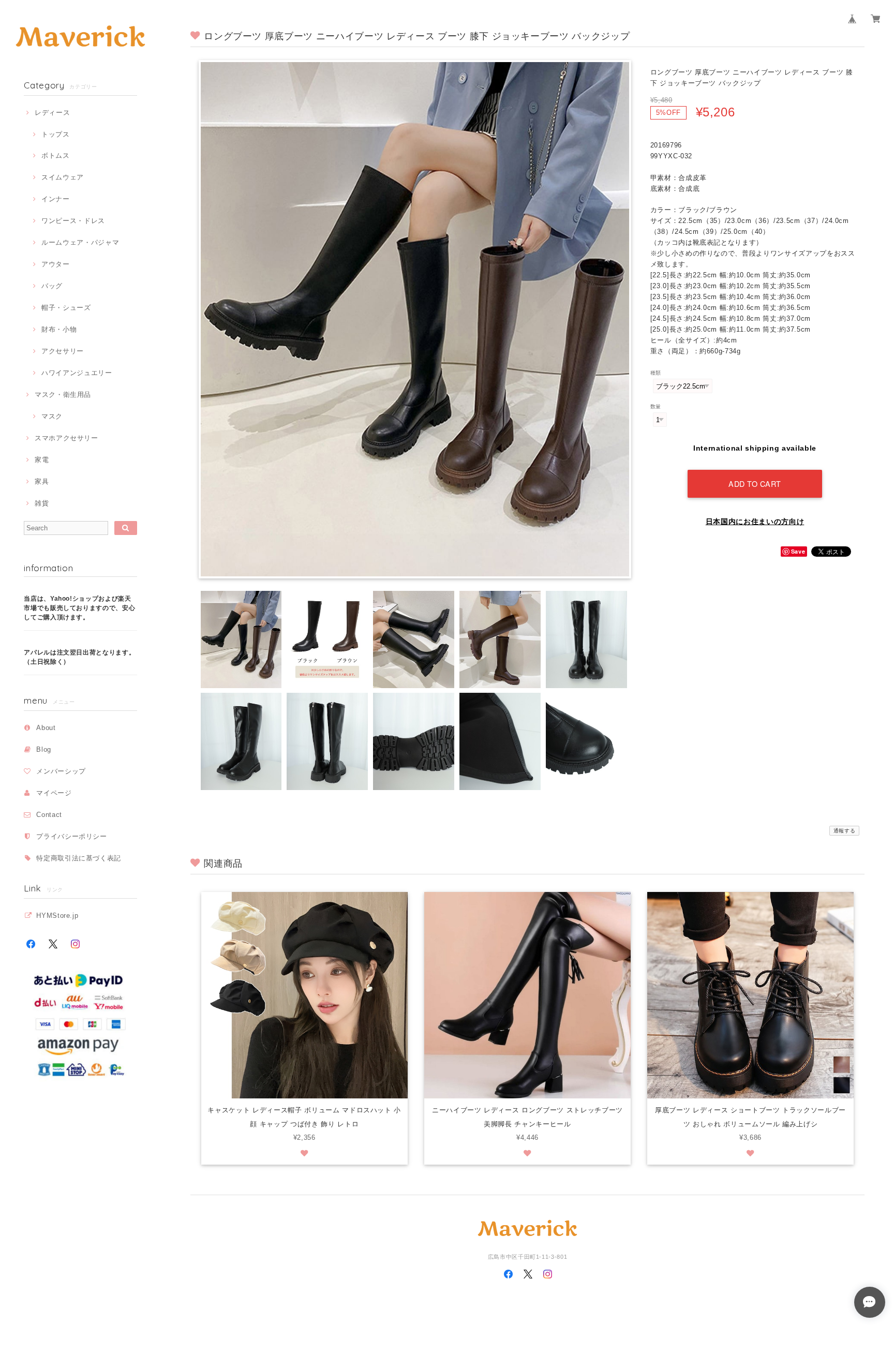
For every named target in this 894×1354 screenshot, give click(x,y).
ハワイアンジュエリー (76, 373)
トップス (55, 134)
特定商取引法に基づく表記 (78, 858)
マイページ (53, 793)
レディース (52, 112)
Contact (49, 815)
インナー (55, 199)
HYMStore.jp (57, 915)
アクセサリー (62, 351)
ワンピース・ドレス (73, 221)
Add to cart (754, 483)
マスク (52, 416)
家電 (42, 460)
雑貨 (42, 503)
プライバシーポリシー (71, 836)
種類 (655, 373)
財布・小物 (59, 329)
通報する (844, 831)
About (45, 728)
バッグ (52, 286)
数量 (655, 406)
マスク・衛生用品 (63, 394)
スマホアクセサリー (66, 438)
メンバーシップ (61, 771)
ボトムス (55, 155)
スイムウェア (62, 177)
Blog (43, 749)
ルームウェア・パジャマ (80, 242)
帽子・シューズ (66, 307)
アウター (55, 264)
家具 (42, 481)
